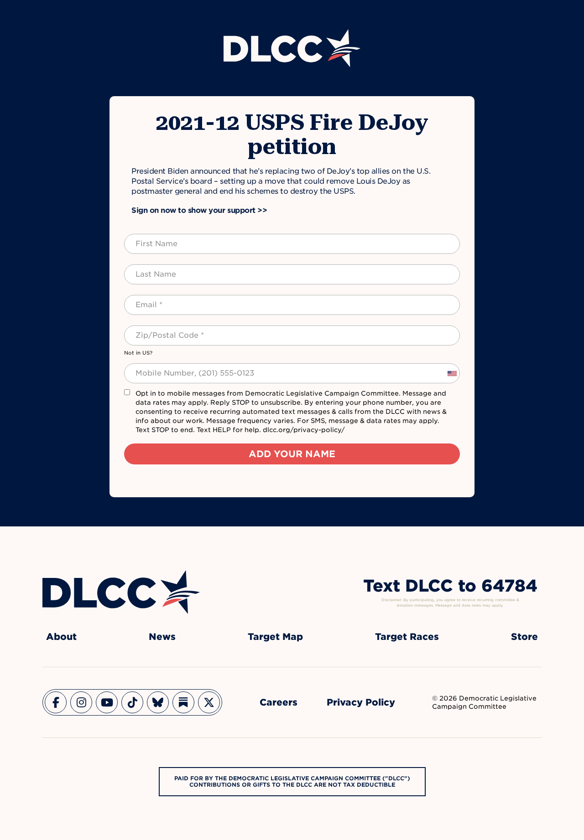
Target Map (275, 636)
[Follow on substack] (183, 702)
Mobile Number (155, 368)
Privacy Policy (361, 702)
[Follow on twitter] (209, 702)
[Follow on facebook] (56, 702)
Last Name (147, 269)
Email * (141, 299)
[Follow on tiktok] (132, 702)
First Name (148, 238)
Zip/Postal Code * (159, 330)
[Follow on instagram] (81, 702)
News (162, 636)
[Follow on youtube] (107, 702)
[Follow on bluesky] (158, 702)
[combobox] (451, 373)
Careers (278, 702)
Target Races (407, 636)
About (61, 636)
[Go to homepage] (121, 592)
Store (524, 636)
